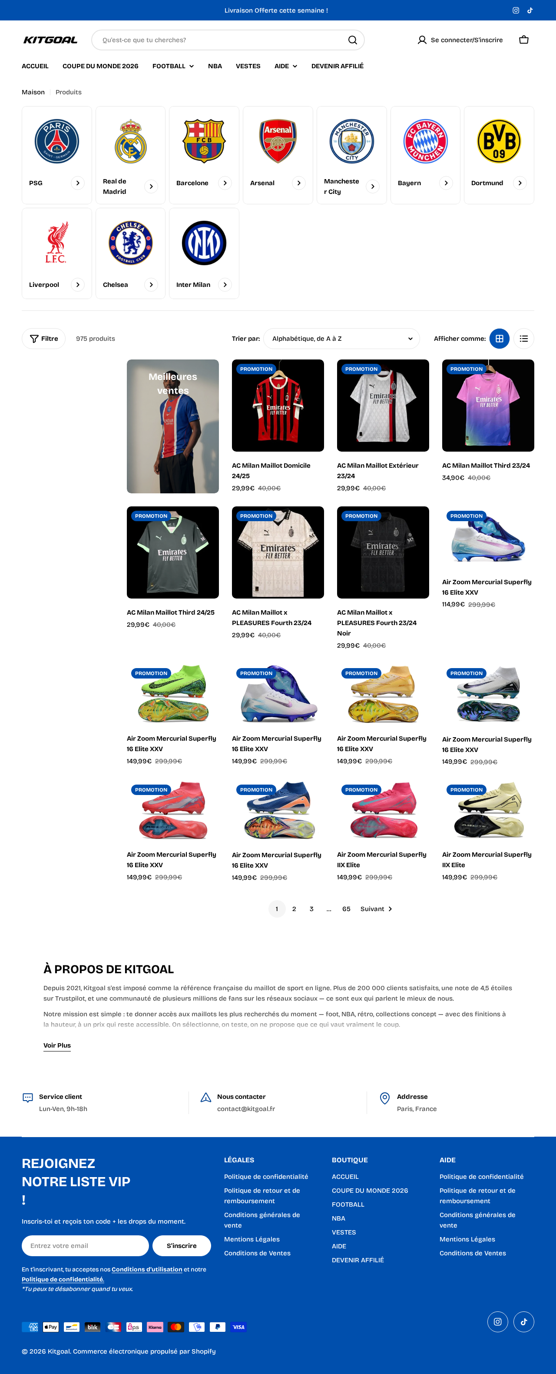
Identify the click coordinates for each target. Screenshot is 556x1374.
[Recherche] (353, 40)
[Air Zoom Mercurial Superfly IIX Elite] (383, 810)
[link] (352, 155)
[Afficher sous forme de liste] (523, 338)
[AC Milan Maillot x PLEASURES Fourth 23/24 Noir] (383, 552)
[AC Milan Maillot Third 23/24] (488, 405)
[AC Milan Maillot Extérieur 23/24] (383, 405)
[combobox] (228, 40)
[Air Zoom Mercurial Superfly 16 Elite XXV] (488, 537)
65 (346, 909)
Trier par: (246, 339)
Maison (33, 92)
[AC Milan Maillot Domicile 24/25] (278, 405)
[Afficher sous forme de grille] (499, 338)
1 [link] (277, 909)
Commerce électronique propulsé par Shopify (144, 1351)
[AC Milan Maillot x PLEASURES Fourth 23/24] (278, 552)
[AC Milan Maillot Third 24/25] (173, 552)
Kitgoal (59, 1351)
